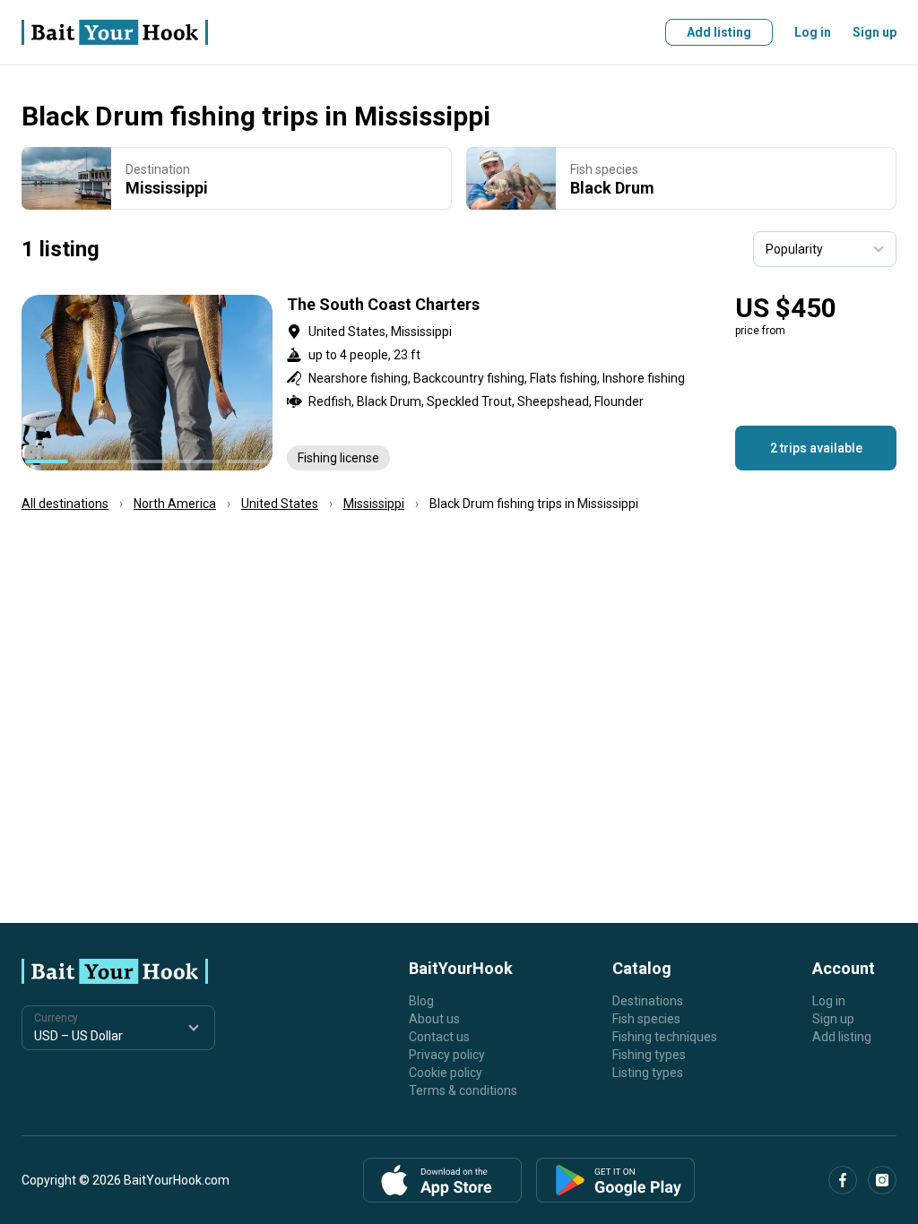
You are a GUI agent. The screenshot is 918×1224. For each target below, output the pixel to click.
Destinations (647, 1001)
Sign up (874, 32)
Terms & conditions (463, 1090)
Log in (812, 32)
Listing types (647, 1072)
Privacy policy (447, 1054)
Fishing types (649, 1054)
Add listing (719, 32)
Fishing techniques (664, 1037)
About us (434, 1019)
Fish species (646, 1019)
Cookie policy (445, 1072)
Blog (421, 1001)
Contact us (439, 1037)
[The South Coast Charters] (459, 382)
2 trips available (816, 448)
